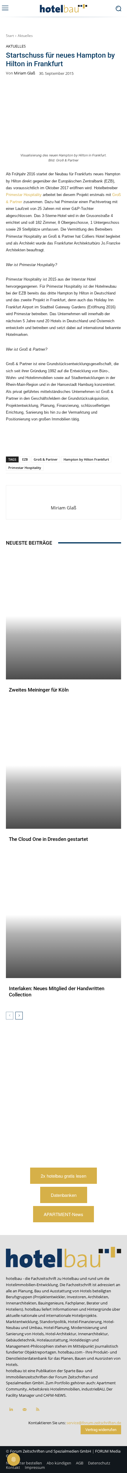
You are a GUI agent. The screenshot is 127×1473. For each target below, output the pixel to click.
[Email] (85, 441)
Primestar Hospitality (24, 194)
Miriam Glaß (24, 73)
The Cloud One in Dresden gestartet (48, 839)
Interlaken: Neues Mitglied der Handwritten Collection (56, 991)
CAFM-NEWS (54, 1395)
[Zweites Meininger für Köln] (63, 616)
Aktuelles (25, 35)
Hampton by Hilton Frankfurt (86, 459)
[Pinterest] (30, 441)
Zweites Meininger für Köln (39, 690)
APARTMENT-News (63, 1214)
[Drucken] (98, 441)
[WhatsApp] (44, 441)
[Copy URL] (71, 441)
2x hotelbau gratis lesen (63, 1176)
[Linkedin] (58, 441)
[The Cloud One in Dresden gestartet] (63, 765)
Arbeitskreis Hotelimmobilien (54, 1389)
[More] (112, 441)
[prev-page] (9, 1015)
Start (10, 35)
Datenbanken (63, 1195)
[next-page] (19, 1015)
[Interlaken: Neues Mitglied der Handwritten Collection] (63, 914)
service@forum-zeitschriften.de (93, 1422)
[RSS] (37, 1409)
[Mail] (24, 1409)
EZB (25, 459)
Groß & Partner (46, 459)
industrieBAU (93, 1389)
